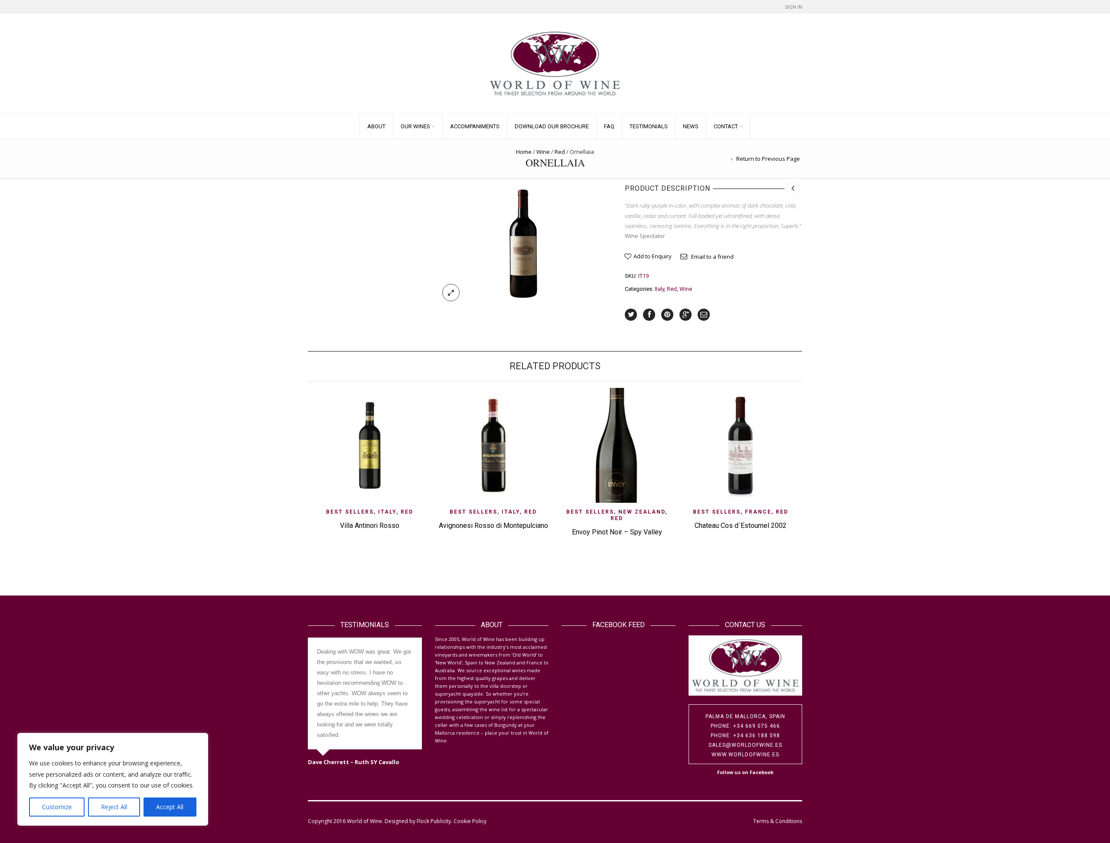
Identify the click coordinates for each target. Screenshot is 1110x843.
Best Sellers (350, 512)
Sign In (793, 6)
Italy (659, 289)
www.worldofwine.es (745, 755)
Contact (726, 126)
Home (524, 152)
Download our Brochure (552, 126)
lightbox (451, 292)
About (376, 126)
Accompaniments (475, 126)
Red (560, 152)
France (758, 512)
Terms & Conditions (777, 821)
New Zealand (641, 512)
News (691, 126)
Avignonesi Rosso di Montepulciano (493, 525)
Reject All (114, 807)
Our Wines (415, 126)
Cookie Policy (470, 821)
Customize (57, 807)
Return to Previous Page (768, 159)
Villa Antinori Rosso (369, 525)
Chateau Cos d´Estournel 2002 (741, 525)
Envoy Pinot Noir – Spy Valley (617, 532)
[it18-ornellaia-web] (523, 243)
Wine (543, 152)
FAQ (609, 126)
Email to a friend (712, 256)
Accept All (169, 807)
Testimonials (649, 126)
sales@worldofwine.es (745, 745)
